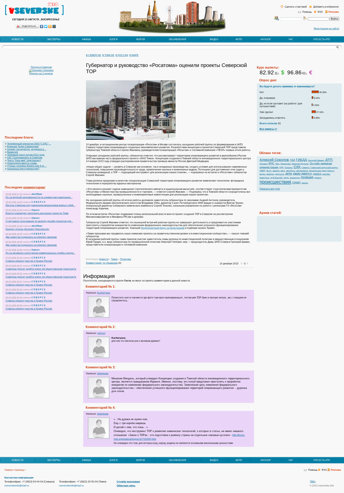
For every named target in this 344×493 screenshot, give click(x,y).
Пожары (288, 167)
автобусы (290, 171)
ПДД (281, 167)
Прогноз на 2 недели (41, 73)
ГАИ (292, 160)
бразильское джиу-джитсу (321, 171)
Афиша (86, 39)
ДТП (328, 160)
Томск (114, 259)
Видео (214, 39)
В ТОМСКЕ (108, 55)
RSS (320, 12)
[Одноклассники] (50, 26)
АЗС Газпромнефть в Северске (24, 157)
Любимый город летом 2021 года (25, 154)
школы (305, 183)
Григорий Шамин (316, 160)
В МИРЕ (134, 55)
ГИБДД (301, 160)
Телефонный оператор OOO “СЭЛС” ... (29, 143)
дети (288, 173)
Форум (140, 39)
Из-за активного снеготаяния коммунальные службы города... (40, 253)
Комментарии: (94, 263)
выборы (270, 174)
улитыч (101, 333)
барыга (35, 210)
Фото (239, 39)
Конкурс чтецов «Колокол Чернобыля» (27, 229)
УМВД (262, 171)
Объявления (177, 39)
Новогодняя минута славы (22, 163)
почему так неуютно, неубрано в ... (26, 149)
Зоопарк (263, 164)
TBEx (313, 481)
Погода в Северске (41, 67)
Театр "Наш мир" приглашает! (24, 160)
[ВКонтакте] (42, 26)
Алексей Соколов (274, 160)
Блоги (113, 39)
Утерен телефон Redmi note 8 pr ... (27, 166)
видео (262, 174)
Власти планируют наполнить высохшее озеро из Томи (37, 213)
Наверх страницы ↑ (15, 470)
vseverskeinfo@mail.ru (16, 485)
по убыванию (110, 263)
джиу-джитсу (302, 173)
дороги (317, 173)
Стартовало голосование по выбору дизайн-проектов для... (39, 221)
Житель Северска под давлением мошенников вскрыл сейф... (40, 205)
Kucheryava (103, 292)
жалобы (326, 174)
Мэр (277, 164)
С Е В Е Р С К (38, 202)
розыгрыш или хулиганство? (23, 168)
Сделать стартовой (295, 6)
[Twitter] (46, 26)
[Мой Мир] (54, 26)
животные (264, 178)
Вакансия (12, 152)
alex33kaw (36, 194)
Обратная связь (126, 485)
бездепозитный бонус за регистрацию (163, 228)
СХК (297, 167)
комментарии (34, 187)
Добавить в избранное (326, 6)
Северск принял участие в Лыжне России (29, 261)
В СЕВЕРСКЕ (93, 55)
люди (286, 178)
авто (282, 171)
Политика (125, 259)
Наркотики (285, 164)
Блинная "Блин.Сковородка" (23, 146)
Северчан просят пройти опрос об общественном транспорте (41, 269)
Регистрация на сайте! (326, 28)
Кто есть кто (322, 39)
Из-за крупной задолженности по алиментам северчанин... (39, 197)
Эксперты (53, 39)
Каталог (266, 39)
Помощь (307, 12)
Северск (305, 167)
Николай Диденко (300, 164)
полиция (307, 177)
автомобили (302, 171)
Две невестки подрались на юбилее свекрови (31, 237)
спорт (296, 182)
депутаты (279, 174)
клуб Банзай (276, 178)
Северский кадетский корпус (324, 167)
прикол (318, 178)
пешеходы (295, 178)
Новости (17, 39)
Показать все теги (270, 188)
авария (276, 171)
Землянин (102, 373)
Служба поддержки (128, 481)
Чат (290, 39)
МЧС (271, 163)
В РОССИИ (121, 55)
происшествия (275, 181)
